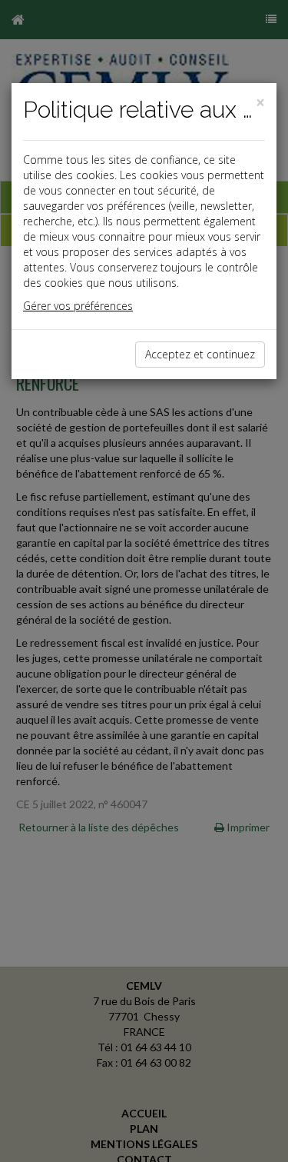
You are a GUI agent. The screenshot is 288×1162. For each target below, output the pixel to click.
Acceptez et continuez (200, 354)
